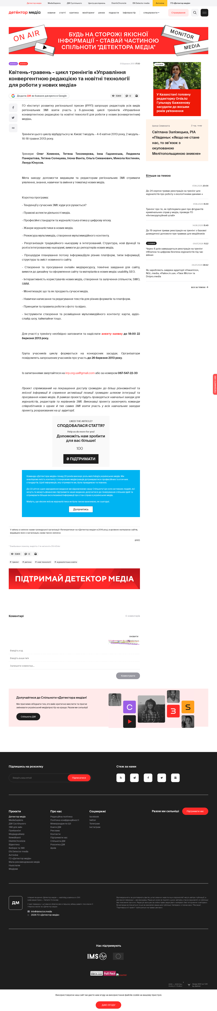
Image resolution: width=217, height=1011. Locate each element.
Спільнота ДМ (28, 716)
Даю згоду (108, 1005)
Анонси (13, 63)
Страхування (178, 12)
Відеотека (14, 844)
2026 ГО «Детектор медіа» (45, 915)
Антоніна (160, 3)
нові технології (44, 562)
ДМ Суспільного (74, 3)
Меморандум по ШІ (60, 823)
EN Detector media (141, 3)
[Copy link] (13, 128)
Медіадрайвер (16, 834)
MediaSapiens (54, 3)
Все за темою (198, 287)
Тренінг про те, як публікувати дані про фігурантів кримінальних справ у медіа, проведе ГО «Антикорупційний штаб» (174, 212)
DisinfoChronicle (119, 3)
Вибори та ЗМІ (17, 848)
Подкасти (114, 12)
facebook (94, 816)
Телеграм (94, 823)
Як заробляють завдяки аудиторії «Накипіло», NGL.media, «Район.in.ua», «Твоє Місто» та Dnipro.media (172, 273)
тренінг (15, 562)
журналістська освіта (67, 562)
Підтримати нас (59, 837)
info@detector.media (41, 911)
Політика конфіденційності (64, 820)
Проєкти (15, 811)
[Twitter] (13, 118)
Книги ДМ (55, 827)
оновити (133, 636)
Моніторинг (88, 12)
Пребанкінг (15, 830)
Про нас (56, 811)
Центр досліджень (96, 3)
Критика (74, 12)
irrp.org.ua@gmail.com (80, 373)
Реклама (55, 830)
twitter (92, 820)
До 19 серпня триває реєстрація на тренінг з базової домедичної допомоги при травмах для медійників (176, 232)
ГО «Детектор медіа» (180, 3)
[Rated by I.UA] (121, 975)
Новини (51, 12)
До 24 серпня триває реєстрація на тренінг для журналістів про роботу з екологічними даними (173, 192)
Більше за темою (158, 176)
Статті (62, 12)
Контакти (55, 834)
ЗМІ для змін (15, 827)
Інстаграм (94, 827)
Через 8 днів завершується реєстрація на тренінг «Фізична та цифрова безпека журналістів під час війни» (174, 252)
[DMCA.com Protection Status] (96, 975)
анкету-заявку (113, 334)
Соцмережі (97, 811)
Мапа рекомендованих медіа (24, 862)
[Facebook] (13, 107)
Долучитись (80, 509)
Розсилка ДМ (57, 844)
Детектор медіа (34, 3)
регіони (28, 562)
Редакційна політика (61, 816)
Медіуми (13, 868)
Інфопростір (129, 12)
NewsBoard (14, 837)
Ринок (101, 12)
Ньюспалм (14, 865)
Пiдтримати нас (195, 811)
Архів (53, 848)
